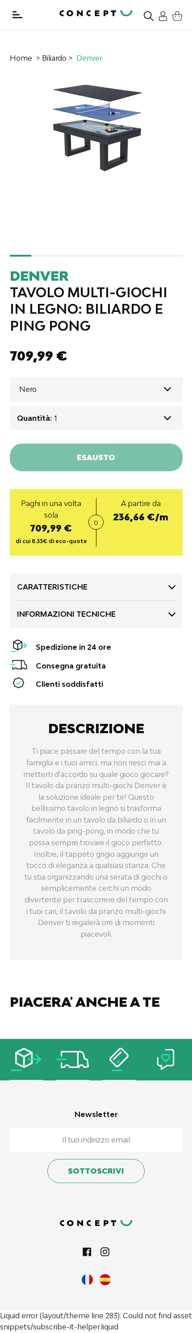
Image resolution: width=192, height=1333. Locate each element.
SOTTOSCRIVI (96, 1171)
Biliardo (54, 58)
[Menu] (17, 14)
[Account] (161, 15)
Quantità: (34, 418)
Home (21, 58)
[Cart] (175, 15)
